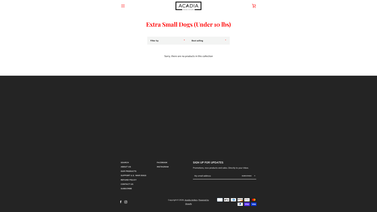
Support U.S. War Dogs (133, 175)
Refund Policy (129, 180)
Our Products (129, 171)
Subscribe (126, 188)
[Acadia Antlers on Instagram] (125, 201)
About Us (126, 167)
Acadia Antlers (191, 200)
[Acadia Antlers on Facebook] (120, 201)
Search (125, 162)
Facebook (162, 162)
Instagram (163, 167)
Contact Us (127, 184)
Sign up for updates (208, 162)
